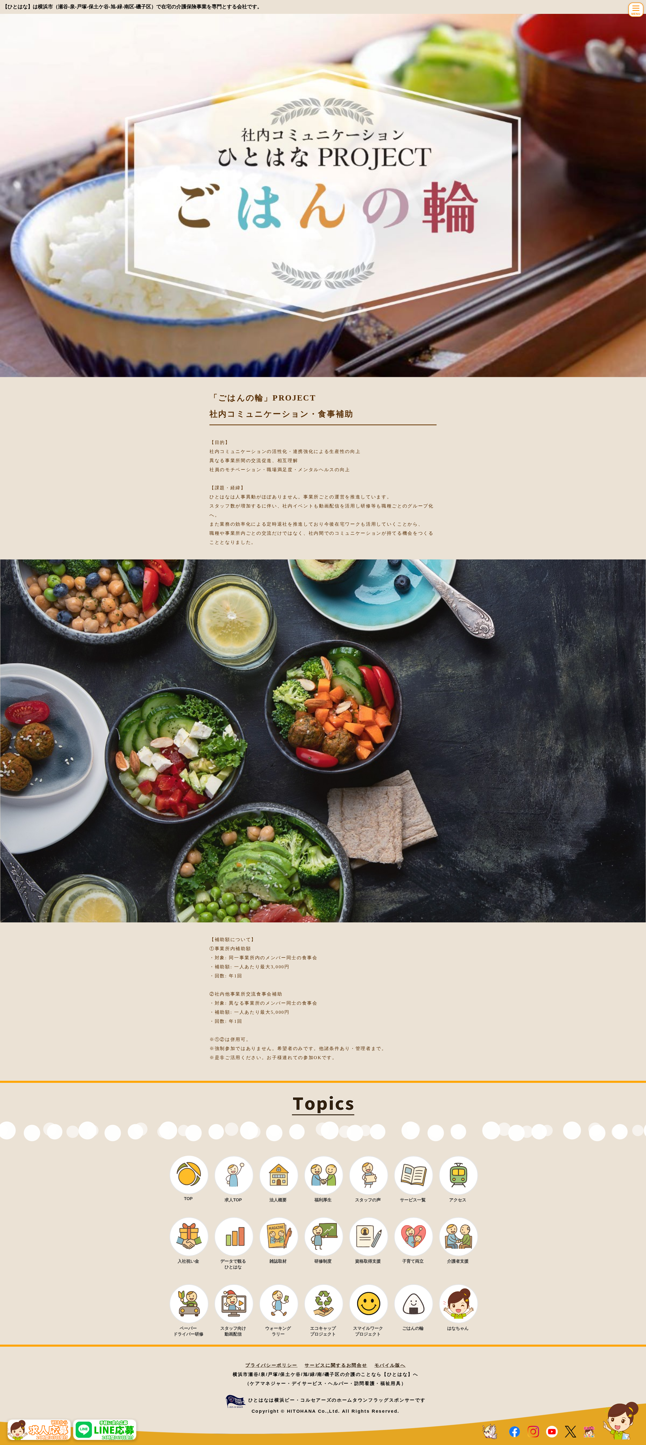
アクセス (457, 1200)
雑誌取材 (278, 1261)
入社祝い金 (188, 1261)
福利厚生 (323, 1200)
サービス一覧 (413, 1200)
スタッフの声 (368, 1200)
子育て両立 (413, 1261)
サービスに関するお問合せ (336, 1365)
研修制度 (323, 1261)
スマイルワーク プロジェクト (368, 1331)
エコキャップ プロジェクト (323, 1331)
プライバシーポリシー (271, 1365)
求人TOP (233, 1200)
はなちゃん (458, 1328)
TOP (188, 1198)
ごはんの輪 (413, 1328)
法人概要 (278, 1200)
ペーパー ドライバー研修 (188, 1331)
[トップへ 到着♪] (490, 1432)
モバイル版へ (390, 1365)
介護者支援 (458, 1261)
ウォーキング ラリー (278, 1331)
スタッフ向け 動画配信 (233, 1331)
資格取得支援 (368, 1261)
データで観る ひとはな (233, 1264)
